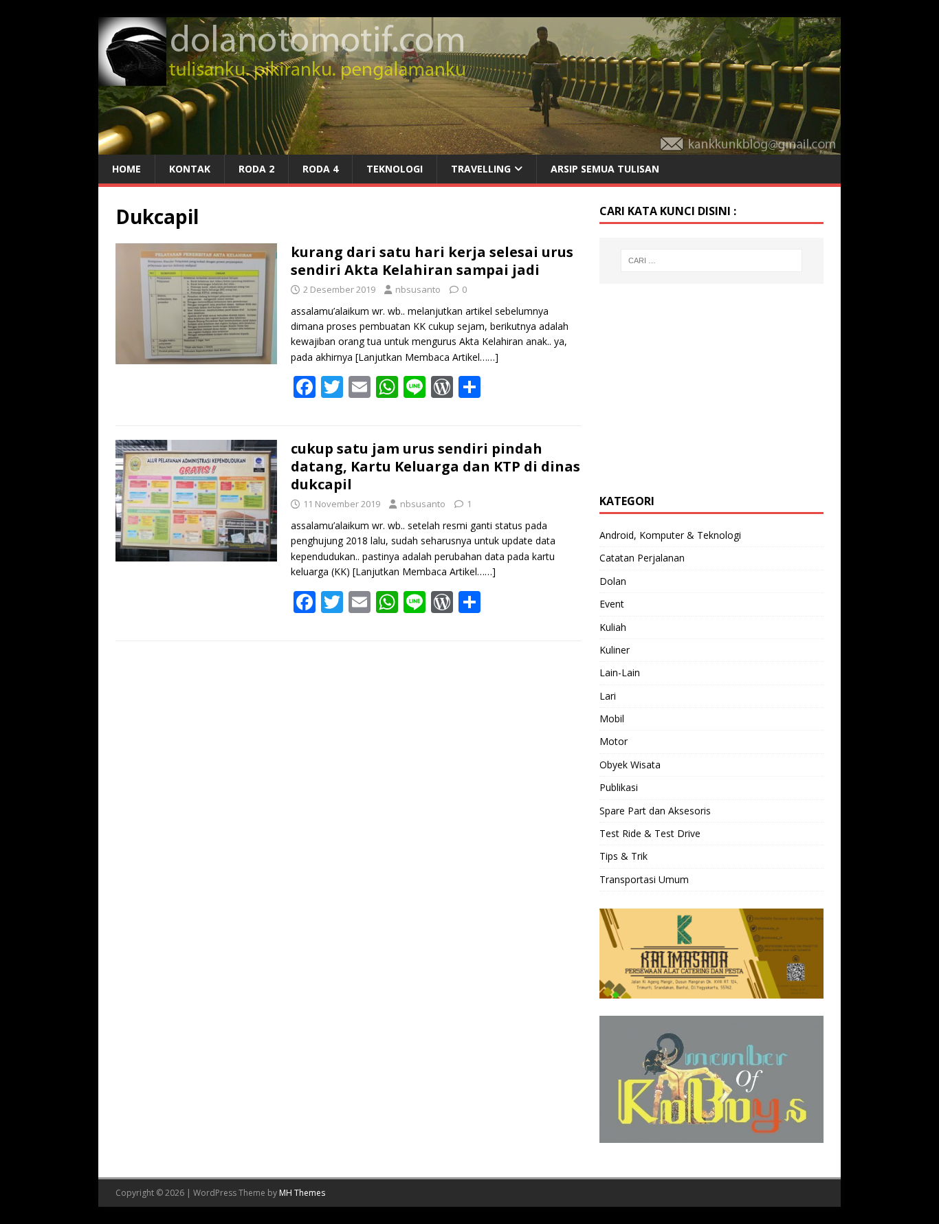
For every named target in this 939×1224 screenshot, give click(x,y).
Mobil (611, 718)
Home (126, 168)
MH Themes (302, 1193)
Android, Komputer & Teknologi (670, 535)
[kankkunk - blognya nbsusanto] (469, 146)
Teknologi (394, 168)
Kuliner (614, 649)
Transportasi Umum (644, 879)
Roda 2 (256, 168)
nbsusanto (418, 289)
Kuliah (612, 627)
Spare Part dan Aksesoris (655, 810)
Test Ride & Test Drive (649, 833)
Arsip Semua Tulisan (605, 168)
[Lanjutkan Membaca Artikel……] (426, 357)
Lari (607, 695)
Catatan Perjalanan (642, 557)
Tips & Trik (623, 856)
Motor (613, 741)
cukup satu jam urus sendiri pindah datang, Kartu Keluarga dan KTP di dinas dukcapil (435, 466)
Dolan (612, 581)
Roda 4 (320, 168)
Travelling (481, 168)
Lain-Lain (619, 672)
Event (611, 603)
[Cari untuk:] (711, 260)
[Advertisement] (702, 387)
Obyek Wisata (630, 764)
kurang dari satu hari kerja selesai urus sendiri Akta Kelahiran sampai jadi (432, 261)
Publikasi (618, 787)
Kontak (189, 168)
